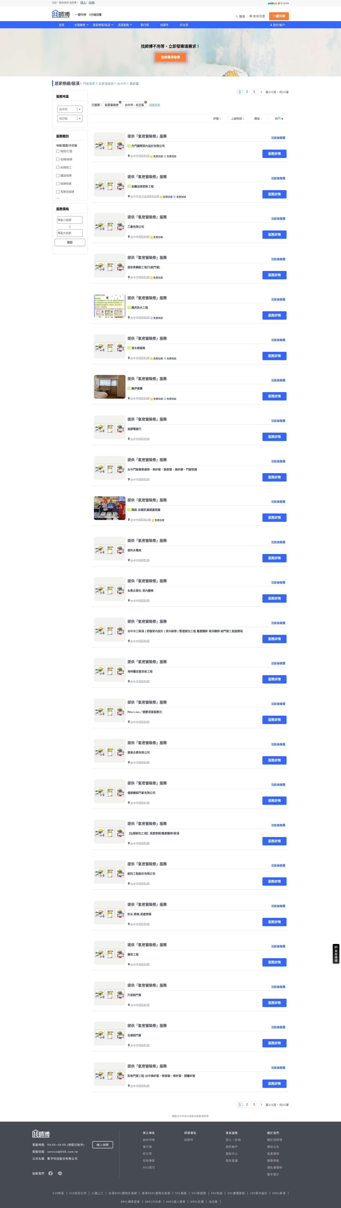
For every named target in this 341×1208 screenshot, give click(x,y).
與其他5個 (144, 156)
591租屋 (181, 1193)
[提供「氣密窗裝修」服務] (110, 144)
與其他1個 (144, 358)
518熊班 (58, 1193)
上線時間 (236, 118)
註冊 (238, 1139)
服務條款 (273, 1160)
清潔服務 (123, 24)
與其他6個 (144, 317)
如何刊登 (259, 16)
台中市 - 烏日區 (134, 105)
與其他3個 (144, 236)
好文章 (184, 24)
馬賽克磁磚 (67, 191)
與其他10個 (145, 519)
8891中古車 (153, 1201)
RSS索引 (149, 1167)
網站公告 (273, 1146)
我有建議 (232, 1160)
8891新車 (279, 1193)
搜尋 (242, 16)
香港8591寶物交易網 (156, 1193)
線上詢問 (103, 1144)
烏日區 (134, 83)
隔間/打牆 (66, 151)
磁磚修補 (65, 183)
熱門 (277, 118)
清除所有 (154, 105)
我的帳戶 (279, 24)
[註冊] (92, 2)
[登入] (83, 2)
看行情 (145, 24)
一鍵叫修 (279, 16)
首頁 (61, 24)
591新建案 (199, 1193)
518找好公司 (78, 1193)
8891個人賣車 (175, 1201)
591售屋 (217, 1193)
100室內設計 (259, 1193)
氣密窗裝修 (106, 83)
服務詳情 (274, 153)
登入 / (230, 1139)
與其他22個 (153, 196)
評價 (216, 118)
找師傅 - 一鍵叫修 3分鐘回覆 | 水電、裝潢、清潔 (61, 14)
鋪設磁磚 (65, 175)
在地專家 (149, 1160)
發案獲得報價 (170, 57)
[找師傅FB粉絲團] (50, 1173)
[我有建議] (336, 954)
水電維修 (79, 24)
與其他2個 (144, 439)
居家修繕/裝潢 (101, 24)
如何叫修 (149, 1139)
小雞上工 (98, 1193)
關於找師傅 (274, 1139)
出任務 (213, 1201)
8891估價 (197, 1201)
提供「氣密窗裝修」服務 (147, 136)
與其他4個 (144, 277)
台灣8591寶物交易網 (123, 1193)
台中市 (121, 83)
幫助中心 (232, 1153)
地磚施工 (65, 167)
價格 (257, 118)
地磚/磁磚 (66, 159)
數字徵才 (273, 1174)
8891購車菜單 (130, 1201)
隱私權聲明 (274, 1167)
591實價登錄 (236, 1193)
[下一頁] (261, 92)
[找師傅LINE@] (60, 1173)
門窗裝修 (89, 83)
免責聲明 (273, 1153)
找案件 (164, 24)
